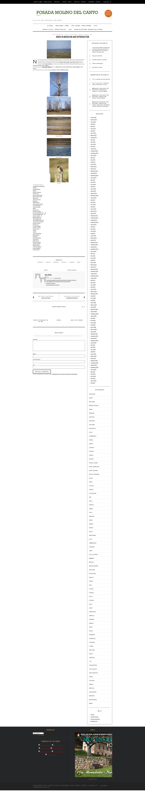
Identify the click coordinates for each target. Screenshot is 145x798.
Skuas (91, 627)
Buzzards (92, 424)
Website (47, 276)
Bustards (92, 421)
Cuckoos (91, 447)
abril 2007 (93, 351)
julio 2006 (93, 371)
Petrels (91, 589)
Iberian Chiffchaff (101, 98)
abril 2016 (93, 146)
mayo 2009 (93, 298)
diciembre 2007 (94, 333)
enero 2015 (93, 168)
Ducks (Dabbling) (94, 466)
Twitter (48, 262)
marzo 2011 (93, 262)
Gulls (66, 34)
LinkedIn (72, 262)
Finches (91, 489)
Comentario (35, 339)
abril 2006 (93, 378)
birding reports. (94, 405)
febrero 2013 (94, 211)
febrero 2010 (94, 291)
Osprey (91, 581)
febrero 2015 (94, 166)
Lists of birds (73, 34)
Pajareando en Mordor (50, 283)
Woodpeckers (93, 699)
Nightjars (92, 570)
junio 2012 (93, 229)
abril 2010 (93, 287)
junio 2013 (93, 202)
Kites (90, 539)
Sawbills (91, 615)
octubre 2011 (94, 246)
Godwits (91, 505)
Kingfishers (92, 535)
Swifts (91, 654)
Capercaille (92, 428)
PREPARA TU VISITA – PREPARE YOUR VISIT (54, 29)
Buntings (92, 417)
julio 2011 (93, 253)
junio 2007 (93, 347)
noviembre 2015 (94, 150)
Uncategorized (93, 673)
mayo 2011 (93, 258)
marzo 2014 (93, 188)
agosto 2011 (93, 251)
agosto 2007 (93, 342)
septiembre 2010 (94, 275)
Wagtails (91, 688)
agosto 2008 (93, 316)
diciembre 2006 (94, 360)
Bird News (92, 401)
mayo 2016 (93, 144)
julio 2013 (93, 200)
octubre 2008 (94, 311)
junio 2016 (93, 142)
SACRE (91, 608)
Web (33, 365)
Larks (90, 550)
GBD (90, 497)
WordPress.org (94, 721)
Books (91, 409)
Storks (91, 646)
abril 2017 (93, 130)
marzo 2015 (93, 164)
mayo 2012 (93, 231)
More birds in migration (72, 297)
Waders (80, 34)
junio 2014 (93, 182)
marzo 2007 (93, 354)
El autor (46, 270)
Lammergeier (92, 543)
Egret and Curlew (45, 297)
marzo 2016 (93, 148)
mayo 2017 (93, 128)
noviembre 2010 (94, 271)
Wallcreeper (92, 692)
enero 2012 (93, 240)
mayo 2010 (93, 284)
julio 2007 (93, 345)
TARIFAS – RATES (67, 1)
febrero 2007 (94, 356)
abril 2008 (93, 324)
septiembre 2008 (94, 313)
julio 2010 (93, 280)
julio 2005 (93, 382)
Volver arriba (104, 785)
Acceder (92, 714)
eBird (90, 482)
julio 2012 (93, 226)
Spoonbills (92, 638)
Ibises (91, 531)
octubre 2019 (94, 119)
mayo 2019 (93, 122)
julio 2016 (93, 139)
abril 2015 (93, 162)
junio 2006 (93, 374)
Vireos (91, 676)
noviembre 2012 (94, 217)
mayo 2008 (93, 322)
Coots (91, 432)
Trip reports (93, 669)
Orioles (91, 577)
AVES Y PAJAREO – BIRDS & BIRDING (81, 25)
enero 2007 (93, 358)
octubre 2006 (94, 365)
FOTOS (95, 25)
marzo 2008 (93, 327)
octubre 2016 (94, 137)
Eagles (91, 478)
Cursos (91, 455)
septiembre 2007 (94, 340)
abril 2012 (93, 233)
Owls (90, 585)
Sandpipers (92, 611)
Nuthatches (92, 573)
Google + (64, 262)
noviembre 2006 (94, 362)
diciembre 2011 (94, 242)
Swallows (92, 650)
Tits (90, 661)
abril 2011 (93, 260)
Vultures (92, 680)
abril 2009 (93, 300)
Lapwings (92, 547)
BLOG (70, 29)
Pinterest (56, 262)
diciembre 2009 (94, 293)
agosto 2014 (93, 177)
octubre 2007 (94, 338)
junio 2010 (93, 282)
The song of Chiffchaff (102, 91)
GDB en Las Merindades (97, 63)
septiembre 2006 (94, 367)
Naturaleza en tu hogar (97, 67)
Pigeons (91, 592)
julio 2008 (93, 318)
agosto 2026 (93, 117)
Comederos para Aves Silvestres (103, 79)
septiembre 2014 (94, 175)
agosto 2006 (93, 369)
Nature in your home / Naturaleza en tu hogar (88, 29)
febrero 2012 (94, 238)
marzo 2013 (93, 208)
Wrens (91, 703)
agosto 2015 (93, 155)
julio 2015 (93, 157)
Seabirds (91, 619)
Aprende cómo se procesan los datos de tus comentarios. (64, 374)
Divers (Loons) (93, 463)
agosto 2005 (93, 380)
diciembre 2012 (94, 215)
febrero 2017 (94, 135)
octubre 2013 (94, 193)
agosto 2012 (93, 224)
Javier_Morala (57, 278)
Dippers (91, 459)
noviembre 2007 (94, 336)
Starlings (92, 642)
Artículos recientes (72, 270)
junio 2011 (93, 255)
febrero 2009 (94, 304)
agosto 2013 (93, 197)
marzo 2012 (93, 235)
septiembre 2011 (94, 249)
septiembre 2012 (94, 222)
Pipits (91, 596)
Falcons (91, 485)
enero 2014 (93, 191)
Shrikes (59, 320)
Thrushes (92, 657)
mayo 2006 (93, 376)
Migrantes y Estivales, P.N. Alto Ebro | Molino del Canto (100, 90)
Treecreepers (93, 665)
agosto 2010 (93, 278)
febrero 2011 (94, 264)
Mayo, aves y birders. (77, 320)
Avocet (91, 398)
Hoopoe (91, 527)
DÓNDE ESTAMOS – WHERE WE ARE (43, 1)
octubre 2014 (94, 173)
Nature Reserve (93, 566)
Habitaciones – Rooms (62, 25)
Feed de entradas (94, 716)
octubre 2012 (94, 220)
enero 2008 (93, 331)
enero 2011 (93, 266)
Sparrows (92, 634)
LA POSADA (50, 25)
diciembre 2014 (94, 171)
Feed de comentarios (95, 719)
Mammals (91, 558)
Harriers (91, 516)
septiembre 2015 (94, 153)
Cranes (91, 440)
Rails (90, 604)
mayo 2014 (93, 184)
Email (78, 262)
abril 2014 (93, 186)
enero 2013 (93, 213)
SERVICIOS (57, 1)
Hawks (91, 520)
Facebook (40, 262)
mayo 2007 (93, 349)
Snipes (91, 631)
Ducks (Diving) (93, 470)
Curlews (91, 451)
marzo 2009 (93, 302)
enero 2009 (93, 307)
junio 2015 (93, 159)
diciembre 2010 (94, 269)
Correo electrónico (37, 359)
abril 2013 (93, 206)
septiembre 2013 (94, 195)
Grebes (91, 508)
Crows (91, 443)
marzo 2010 (93, 289)
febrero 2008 (94, 329)
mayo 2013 (93, 204)
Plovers (91, 600)
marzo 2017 (93, 133)
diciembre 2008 (94, 309)
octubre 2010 (94, 273)
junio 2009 (93, 296)
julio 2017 (93, 126)
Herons (91, 524)
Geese (90, 501)
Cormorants (92, 436)
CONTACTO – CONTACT (80, 1)
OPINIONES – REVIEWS (94, 1)
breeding (91, 413)
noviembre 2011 (94, 244)
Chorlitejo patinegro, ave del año (52, 284)
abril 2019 (93, 124)
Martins (91, 562)
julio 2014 (93, 180)
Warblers (92, 696)
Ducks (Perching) (94, 474)
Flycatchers (92, 493)
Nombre (34, 354)
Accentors (92, 394)
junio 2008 (93, 320)
